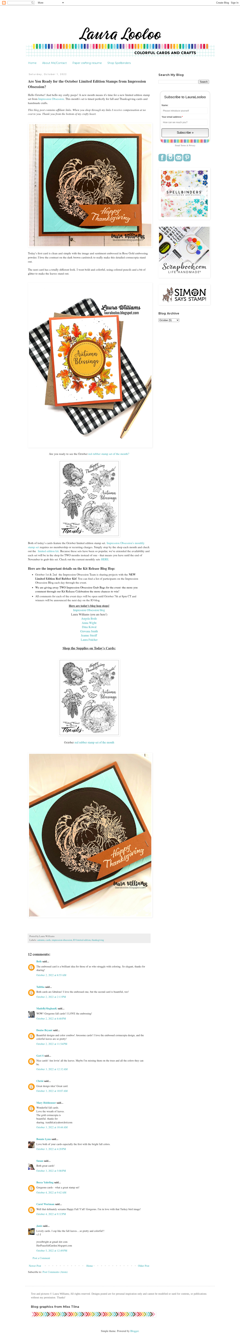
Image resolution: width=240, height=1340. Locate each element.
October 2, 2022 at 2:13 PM (51, 997)
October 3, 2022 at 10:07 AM (52, 1091)
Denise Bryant (44, 1030)
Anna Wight (89, 623)
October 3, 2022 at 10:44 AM (52, 1127)
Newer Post (35, 1265)
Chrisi (39, 1081)
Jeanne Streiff (89, 635)
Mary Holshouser (46, 1103)
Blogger (134, 1331)
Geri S (40, 1056)
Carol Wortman (45, 1204)
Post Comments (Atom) (55, 1272)
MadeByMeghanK (46, 1008)
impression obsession (62, 940)
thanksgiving (98, 940)
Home (32, 63)
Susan (40, 1161)
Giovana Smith (89, 631)
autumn (40, 940)
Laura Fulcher (89, 640)
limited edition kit (47, 551)
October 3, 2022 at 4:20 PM (51, 1149)
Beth (39, 961)
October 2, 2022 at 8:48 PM (51, 1018)
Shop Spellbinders (119, 63)
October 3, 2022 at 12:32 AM (52, 1069)
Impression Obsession (51, 99)
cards (48, 940)
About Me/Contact (54, 63)
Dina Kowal (89, 627)
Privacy (192, 145)
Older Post (143, 1265)
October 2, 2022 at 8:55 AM (51, 975)
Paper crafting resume (87, 63)
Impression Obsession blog (89, 610)
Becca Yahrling (44, 1182)
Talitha (40, 987)
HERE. (105, 559)
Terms (183, 145)
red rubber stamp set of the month (94, 742)
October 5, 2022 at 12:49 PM (51, 1250)
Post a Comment (41, 1258)
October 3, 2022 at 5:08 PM (51, 1170)
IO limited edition (82, 940)
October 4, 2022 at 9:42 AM (51, 1192)
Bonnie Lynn (43, 1139)
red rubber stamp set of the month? (108, 454)
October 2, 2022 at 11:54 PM (51, 1044)
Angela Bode (89, 618)
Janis (39, 1226)
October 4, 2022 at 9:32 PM (51, 1214)
